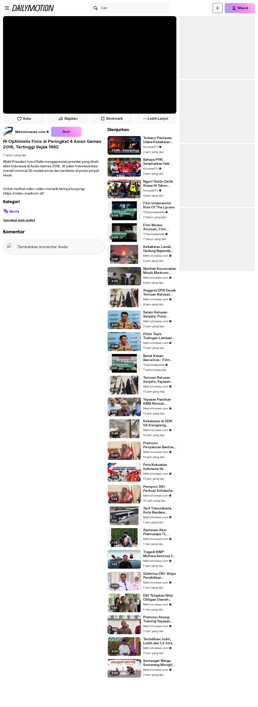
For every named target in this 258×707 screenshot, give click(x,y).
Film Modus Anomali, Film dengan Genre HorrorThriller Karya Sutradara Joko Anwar (159, 227)
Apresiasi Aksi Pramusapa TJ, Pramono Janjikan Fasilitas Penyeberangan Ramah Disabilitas (157, 532)
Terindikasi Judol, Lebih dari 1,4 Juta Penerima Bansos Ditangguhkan (157, 641)
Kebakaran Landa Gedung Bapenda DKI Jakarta (157, 249)
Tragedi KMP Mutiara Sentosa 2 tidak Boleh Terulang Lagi (159, 554)
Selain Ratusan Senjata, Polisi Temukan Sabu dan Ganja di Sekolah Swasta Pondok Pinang (158, 314)
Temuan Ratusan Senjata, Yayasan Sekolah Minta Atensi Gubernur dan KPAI (159, 380)
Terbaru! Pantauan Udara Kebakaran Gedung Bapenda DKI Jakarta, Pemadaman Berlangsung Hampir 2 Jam (159, 140)
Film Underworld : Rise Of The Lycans (159, 205)
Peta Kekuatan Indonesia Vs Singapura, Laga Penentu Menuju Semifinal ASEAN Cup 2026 (157, 467)
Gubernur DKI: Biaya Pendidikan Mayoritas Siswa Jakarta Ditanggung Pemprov (159, 576)
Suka (27, 118)
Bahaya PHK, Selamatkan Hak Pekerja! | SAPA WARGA (156, 162)
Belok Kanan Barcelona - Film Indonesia (156, 358)
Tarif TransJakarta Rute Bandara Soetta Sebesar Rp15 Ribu (157, 510)
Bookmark (114, 118)
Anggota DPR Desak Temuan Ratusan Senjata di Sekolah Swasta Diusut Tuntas (159, 292)
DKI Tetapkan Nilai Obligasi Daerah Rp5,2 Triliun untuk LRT (158, 598)
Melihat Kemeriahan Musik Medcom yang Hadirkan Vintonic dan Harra (159, 271)
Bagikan (70, 118)
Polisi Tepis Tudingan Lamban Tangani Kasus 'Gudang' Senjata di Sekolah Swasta (158, 336)
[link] (26, 132)
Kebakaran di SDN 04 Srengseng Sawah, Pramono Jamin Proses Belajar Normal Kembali (159, 423)
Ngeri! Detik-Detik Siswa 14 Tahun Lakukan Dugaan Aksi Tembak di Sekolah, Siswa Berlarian (158, 184)
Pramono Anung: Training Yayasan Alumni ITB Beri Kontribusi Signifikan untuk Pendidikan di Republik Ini (156, 619)
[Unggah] (218, 8)
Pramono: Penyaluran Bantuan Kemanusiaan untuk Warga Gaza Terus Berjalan (159, 445)
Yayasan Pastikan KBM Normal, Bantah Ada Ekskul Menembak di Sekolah (158, 402)
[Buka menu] (7, 8)
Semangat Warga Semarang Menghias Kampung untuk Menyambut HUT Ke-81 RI (159, 663)
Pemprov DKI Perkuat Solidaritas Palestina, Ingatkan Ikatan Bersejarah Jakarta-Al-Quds (158, 489)
